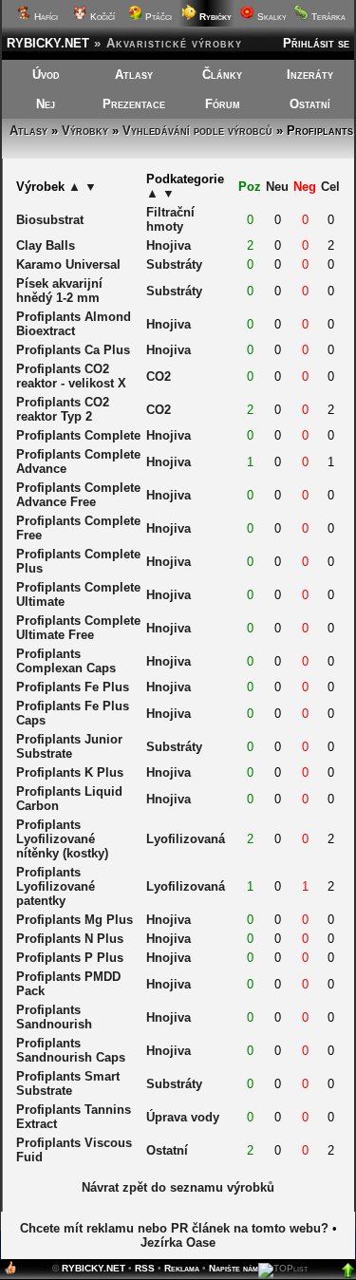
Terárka (327, 16)
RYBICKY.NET (48, 43)
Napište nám (233, 1268)
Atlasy (134, 74)
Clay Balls (45, 245)
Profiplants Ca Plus (73, 350)
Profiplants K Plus (69, 772)
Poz (249, 186)
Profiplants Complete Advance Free (78, 494)
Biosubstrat (50, 220)
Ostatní (310, 104)
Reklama (181, 1268)
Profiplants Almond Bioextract (73, 324)
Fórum (222, 104)
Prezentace (134, 104)
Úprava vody (182, 1117)
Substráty (174, 264)
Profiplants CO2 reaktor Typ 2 (62, 409)
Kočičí (101, 16)
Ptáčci (157, 16)
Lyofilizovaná (185, 839)
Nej (45, 104)
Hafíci (44, 16)
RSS (145, 1268)
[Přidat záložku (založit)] (10, 1272)
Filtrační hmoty (170, 219)
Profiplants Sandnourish (54, 1017)
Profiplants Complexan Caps (66, 661)
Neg (304, 186)
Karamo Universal (68, 264)
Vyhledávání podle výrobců (197, 130)
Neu (277, 186)
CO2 (158, 376)
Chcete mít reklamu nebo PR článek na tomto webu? (174, 1228)
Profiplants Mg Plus (74, 920)
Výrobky (85, 130)
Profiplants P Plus (69, 958)
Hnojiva (168, 245)
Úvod (46, 74)
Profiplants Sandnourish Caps (70, 1050)
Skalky (270, 16)
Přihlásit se (316, 43)
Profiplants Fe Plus (72, 687)
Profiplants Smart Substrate (68, 1083)
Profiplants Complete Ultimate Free (78, 627)
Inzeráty (310, 74)
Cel (330, 186)
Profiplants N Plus (69, 939)
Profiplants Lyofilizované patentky (55, 886)
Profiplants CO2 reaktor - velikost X (71, 376)
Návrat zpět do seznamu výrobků (178, 1187)
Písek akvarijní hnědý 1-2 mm (59, 290)
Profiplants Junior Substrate (69, 746)
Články (222, 74)
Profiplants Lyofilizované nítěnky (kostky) (62, 839)
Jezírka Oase (178, 1242)
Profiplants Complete (78, 435)
